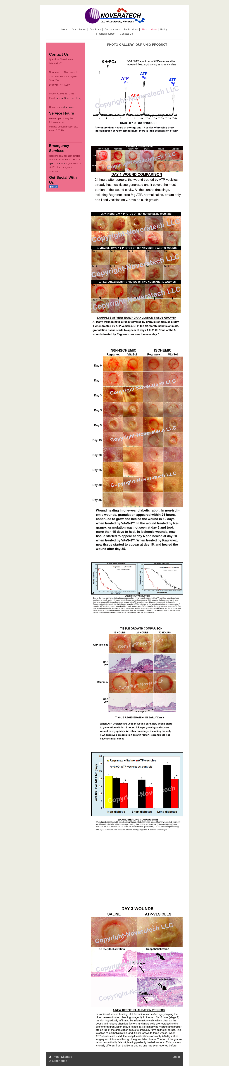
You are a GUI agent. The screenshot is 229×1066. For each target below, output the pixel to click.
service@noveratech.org (68, 98)
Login (176, 1056)
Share (54, 187)
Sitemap (66, 1056)
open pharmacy (57, 163)
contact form (67, 107)
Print (56, 1056)
